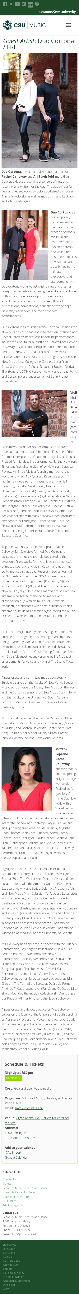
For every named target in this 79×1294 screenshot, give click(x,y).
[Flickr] (30, 5)
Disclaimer (9, 1284)
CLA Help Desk (11, 1260)
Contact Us (9, 1179)
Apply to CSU (10, 1264)
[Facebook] (5, 4)
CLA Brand (9, 1252)
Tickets (7, 1183)
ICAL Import (13, 1152)
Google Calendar (16, 1157)
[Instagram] (24, 4)
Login (6, 1289)
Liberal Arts (9, 1244)
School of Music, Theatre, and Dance (25, 1188)
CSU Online (9, 1201)
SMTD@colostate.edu (24, 1234)
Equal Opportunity (13, 1273)
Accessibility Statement (16, 1280)
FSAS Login (9, 1248)
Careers (7, 1268)
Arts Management (14, 1205)
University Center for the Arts (20, 1192)
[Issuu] (37, 4)
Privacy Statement (13, 1276)
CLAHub (7, 1256)
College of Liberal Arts (16, 1197)
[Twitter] (11, 4)
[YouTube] (17, 4)
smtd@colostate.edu (29, 1108)
